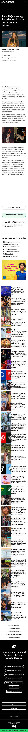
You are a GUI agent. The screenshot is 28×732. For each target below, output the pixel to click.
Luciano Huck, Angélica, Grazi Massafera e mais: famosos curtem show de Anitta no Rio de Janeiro (18, 364)
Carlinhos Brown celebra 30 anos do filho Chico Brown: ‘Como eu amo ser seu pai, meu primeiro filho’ (18, 301)
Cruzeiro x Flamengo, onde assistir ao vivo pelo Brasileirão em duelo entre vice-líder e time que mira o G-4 (19, 375)
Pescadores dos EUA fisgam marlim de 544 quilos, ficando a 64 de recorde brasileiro (18, 594)
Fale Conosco (14, 708)
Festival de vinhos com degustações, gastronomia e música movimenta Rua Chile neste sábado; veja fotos (18, 343)
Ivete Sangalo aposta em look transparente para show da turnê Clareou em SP (18, 500)
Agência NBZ (14, 727)
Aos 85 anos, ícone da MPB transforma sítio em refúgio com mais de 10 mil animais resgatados (18, 574)
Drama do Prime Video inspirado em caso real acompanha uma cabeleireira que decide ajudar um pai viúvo (18, 521)
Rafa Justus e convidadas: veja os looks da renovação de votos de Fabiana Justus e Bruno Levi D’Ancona (19, 333)
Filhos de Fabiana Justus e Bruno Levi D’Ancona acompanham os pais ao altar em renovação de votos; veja (18, 427)
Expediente (14, 704)
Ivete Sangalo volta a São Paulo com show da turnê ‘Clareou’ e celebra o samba (18, 458)
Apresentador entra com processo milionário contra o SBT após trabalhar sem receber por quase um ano (18, 511)
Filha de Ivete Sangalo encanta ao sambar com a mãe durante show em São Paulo (18, 312)
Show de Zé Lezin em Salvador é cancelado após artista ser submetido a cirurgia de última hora (18, 479)
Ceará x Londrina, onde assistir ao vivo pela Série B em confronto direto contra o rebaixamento (18, 469)
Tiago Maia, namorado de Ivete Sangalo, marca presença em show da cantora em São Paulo (18, 395)
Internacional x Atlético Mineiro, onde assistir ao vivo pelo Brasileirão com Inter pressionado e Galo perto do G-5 (19, 438)
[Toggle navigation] (25, 1)
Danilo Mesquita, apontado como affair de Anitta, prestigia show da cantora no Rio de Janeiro (18, 406)
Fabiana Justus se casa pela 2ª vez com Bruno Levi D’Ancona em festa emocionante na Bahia (18, 416)
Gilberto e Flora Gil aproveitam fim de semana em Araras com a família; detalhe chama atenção (18, 322)
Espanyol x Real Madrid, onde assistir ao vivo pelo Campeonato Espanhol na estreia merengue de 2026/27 (19, 563)
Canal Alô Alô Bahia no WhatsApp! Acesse (14, 215)
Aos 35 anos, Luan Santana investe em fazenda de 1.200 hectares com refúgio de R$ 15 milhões (18, 615)
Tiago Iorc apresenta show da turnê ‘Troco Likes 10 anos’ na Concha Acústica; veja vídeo (19, 354)
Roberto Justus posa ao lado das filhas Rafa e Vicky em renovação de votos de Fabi (18, 584)
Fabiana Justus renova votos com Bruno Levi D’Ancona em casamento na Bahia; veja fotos (18, 553)
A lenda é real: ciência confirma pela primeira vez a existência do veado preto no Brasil (18, 448)
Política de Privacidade (14, 716)
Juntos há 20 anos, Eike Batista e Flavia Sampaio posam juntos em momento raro (18, 605)
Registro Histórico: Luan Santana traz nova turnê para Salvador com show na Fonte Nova (18, 291)
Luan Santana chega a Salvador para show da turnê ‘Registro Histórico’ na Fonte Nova (18, 385)
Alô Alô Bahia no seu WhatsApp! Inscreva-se (14, 730)
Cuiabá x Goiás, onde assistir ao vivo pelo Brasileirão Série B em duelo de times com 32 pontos (18, 490)
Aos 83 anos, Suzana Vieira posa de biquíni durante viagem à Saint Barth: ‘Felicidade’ (18, 542)
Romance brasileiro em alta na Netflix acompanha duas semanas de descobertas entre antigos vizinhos (18, 532)
